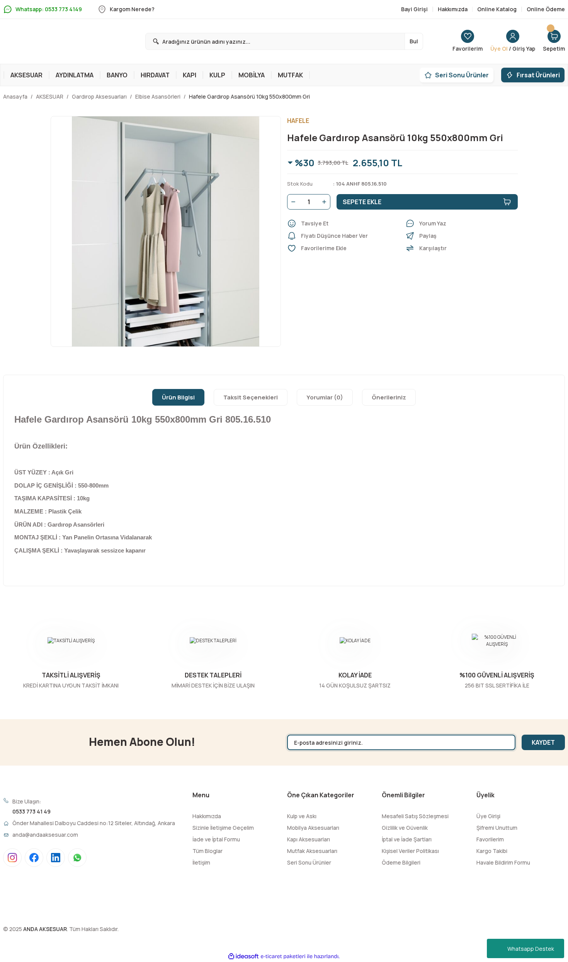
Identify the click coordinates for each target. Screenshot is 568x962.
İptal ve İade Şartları (407, 839)
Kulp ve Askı (301, 816)
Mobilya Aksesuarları (313, 827)
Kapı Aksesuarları (308, 839)
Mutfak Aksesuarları (312, 851)
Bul (414, 41)
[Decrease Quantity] (291, 202)
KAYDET (543, 742)
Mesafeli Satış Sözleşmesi (415, 816)
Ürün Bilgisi (178, 397)
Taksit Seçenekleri (250, 397)
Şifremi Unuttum (496, 827)
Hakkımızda (206, 816)
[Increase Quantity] (325, 202)
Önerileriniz (389, 397)
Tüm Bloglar (207, 851)
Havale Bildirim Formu (503, 862)
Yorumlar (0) (324, 397)
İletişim (201, 862)
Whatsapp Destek (530, 948)
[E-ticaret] (283, 956)
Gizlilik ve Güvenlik (405, 827)
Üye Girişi (488, 816)
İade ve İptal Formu (216, 839)
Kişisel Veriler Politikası (410, 851)
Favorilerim (490, 839)
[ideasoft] (243, 956)
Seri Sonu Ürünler (309, 862)
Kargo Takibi (491, 851)
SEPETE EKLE (362, 202)
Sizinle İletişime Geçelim (223, 827)
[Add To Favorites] (343, 248)
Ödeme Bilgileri (401, 862)
